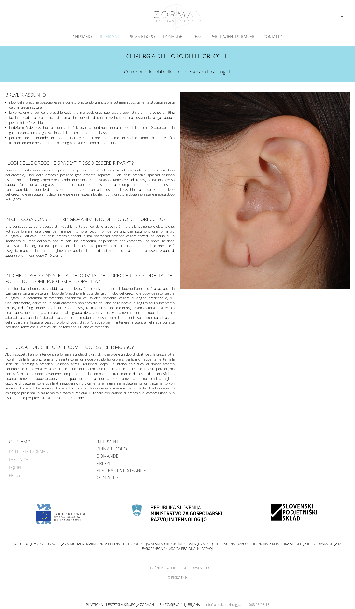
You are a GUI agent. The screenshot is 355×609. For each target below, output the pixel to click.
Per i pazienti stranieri (233, 36)
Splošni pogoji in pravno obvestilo (177, 568)
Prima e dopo (142, 36)
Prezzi (196, 36)
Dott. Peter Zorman (28, 451)
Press (14, 475)
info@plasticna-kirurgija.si (224, 604)
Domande (172, 36)
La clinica (18, 459)
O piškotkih (178, 577)
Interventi (110, 36)
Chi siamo (82, 36)
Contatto (272, 36)
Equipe (15, 467)
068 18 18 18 (259, 604)
